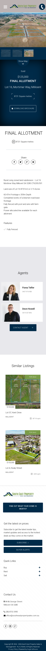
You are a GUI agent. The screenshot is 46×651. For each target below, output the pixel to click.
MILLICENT (10, 417)
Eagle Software (32, 649)
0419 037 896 (27, 313)
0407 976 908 (27, 291)
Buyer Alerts (23, 550)
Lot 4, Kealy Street (14, 468)
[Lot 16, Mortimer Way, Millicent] (23, 29)
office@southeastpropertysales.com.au (22, 615)
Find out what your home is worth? (23, 507)
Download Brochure (23, 108)
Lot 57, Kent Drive (13, 412)
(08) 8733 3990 (12, 612)
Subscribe (22, 543)
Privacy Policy (13, 649)
